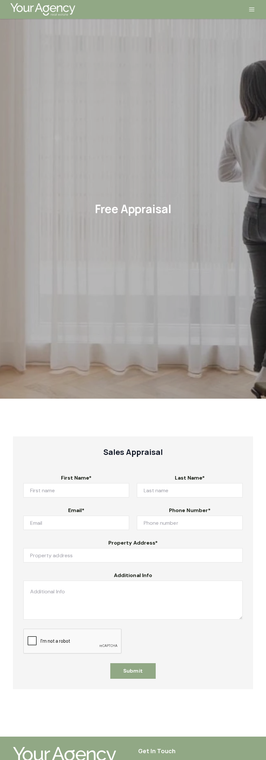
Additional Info (133, 575)
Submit (132, 670)
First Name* (76, 477)
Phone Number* (190, 510)
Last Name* (190, 477)
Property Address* (133, 542)
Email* (76, 510)
